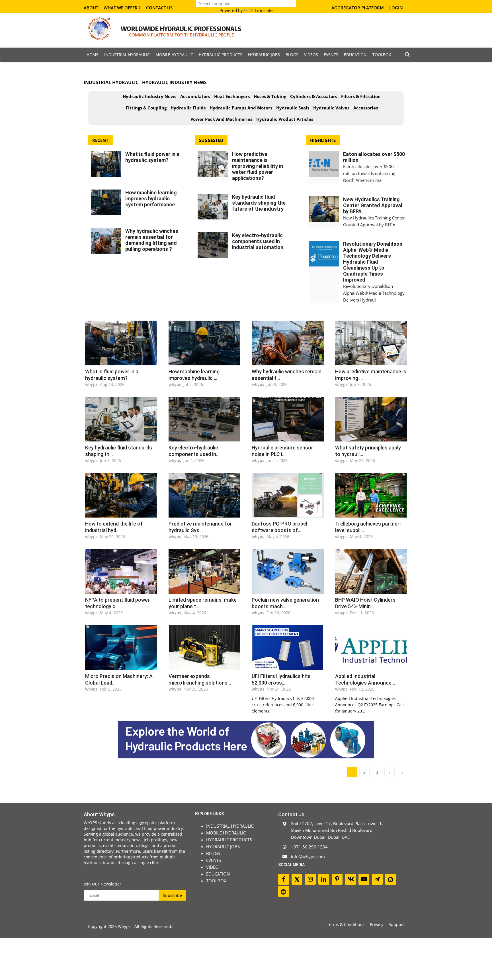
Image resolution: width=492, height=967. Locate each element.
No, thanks (251, 487)
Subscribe (311, 473)
